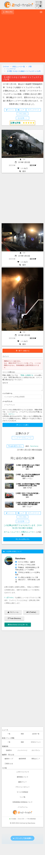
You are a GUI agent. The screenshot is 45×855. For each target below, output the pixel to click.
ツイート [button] (10, 110)
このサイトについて (22, 772)
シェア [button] (21, 110)
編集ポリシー (22, 782)
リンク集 (22, 797)
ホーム (6, 532)
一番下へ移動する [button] (23, 351)
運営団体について (22, 777)
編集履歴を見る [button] (16, 446)
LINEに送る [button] (22, 114)
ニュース (15, 532)
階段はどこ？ (36, 758)
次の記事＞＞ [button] (22, 118)
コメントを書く (23, 425)
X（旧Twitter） (9, 597)
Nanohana (34, 446)
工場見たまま (9, 763)
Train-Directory (15, 618)
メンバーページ (22, 750)
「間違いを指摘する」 (27, 375)
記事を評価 (15, 123)
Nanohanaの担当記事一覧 (18, 624)
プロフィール (13, 612)
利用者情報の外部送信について (22, 802)
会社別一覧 (35, 734)
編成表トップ (9, 758)
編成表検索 (22, 758)
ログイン (12, 414)
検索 (22, 734)
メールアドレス (7, 401)
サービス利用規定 (22, 792)
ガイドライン (36, 750)
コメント (5, 383)
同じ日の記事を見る (22, 539)
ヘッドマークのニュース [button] (23, 438)
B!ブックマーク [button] (33, 110)
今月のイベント (36, 742)
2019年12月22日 (23, 162)
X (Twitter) (32, 612)
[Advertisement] (22, 38)
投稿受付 (9, 750)
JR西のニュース (27, 532)
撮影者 (32, 165)
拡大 (23, 171)
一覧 (8, 734)
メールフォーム (23, 807)
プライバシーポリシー (22, 787)
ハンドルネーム (7, 393)
